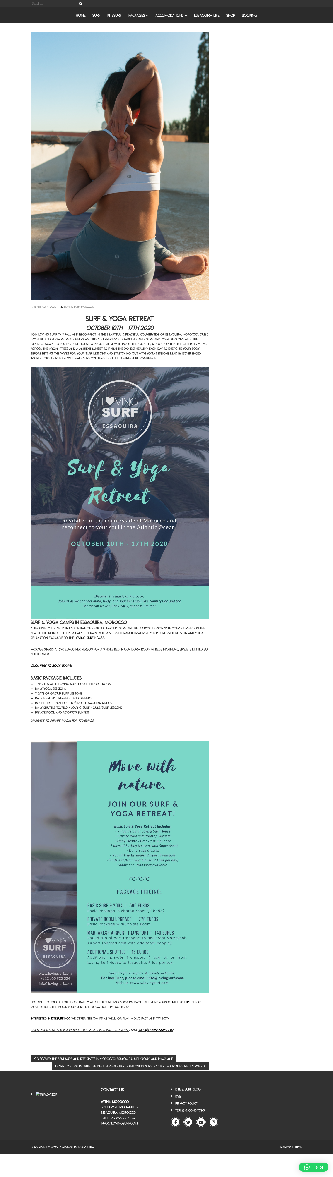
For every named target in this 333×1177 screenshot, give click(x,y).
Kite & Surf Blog (188, 1089)
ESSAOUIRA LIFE (207, 15)
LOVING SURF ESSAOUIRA (76, 1147)
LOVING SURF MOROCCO (79, 307)
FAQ (178, 1096)
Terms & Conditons (190, 1110)
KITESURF (114, 15)
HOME (81, 15)
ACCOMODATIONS (169, 15)
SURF (96, 15)
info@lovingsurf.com (155, 1030)
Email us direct (182, 1002)
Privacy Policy (186, 1103)
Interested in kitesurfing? (50, 1018)
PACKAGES (136, 15)
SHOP (230, 15)
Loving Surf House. (90, 638)
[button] (313, 1167)
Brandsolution (290, 1147)
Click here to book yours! (51, 665)
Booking (249, 15)
